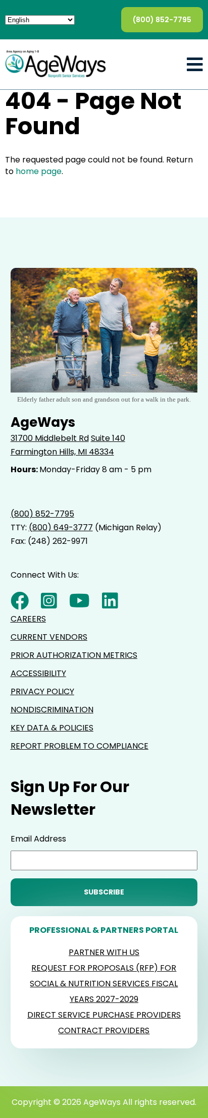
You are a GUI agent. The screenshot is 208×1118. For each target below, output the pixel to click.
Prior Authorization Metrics (74, 655)
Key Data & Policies (52, 728)
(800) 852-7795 (162, 20)
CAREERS (28, 619)
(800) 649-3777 (61, 527)
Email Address (38, 839)
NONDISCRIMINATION (52, 709)
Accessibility (38, 673)
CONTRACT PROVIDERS (103, 1030)
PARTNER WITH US (104, 952)
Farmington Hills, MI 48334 (62, 452)
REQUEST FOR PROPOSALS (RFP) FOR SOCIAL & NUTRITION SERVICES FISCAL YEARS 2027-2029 (104, 983)
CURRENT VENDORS (49, 637)
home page (39, 171)
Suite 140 (108, 438)
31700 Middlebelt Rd (50, 438)
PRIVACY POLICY (42, 691)
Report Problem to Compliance (79, 746)
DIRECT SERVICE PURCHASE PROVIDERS (104, 1015)
